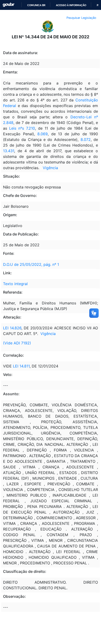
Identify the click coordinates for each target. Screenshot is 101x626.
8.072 (86, 139)
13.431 (8, 150)
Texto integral (15, 283)
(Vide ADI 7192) (17, 343)
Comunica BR (36, 5)
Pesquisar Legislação (81, 18)
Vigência (50, 167)
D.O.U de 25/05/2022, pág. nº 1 (31, 264)
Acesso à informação (71, 5)
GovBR (8, 5)
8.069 (42, 134)
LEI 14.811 (21, 366)
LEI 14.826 (12, 328)
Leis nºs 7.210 (22, 128)
